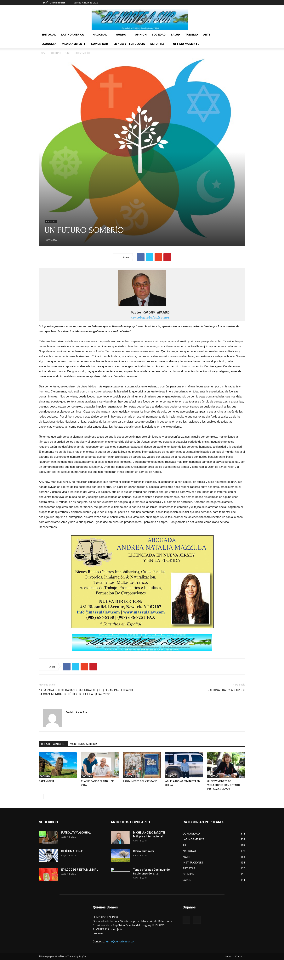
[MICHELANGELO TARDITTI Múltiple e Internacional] (120, 837)
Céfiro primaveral (144, 851)
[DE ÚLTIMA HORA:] (48, 856)
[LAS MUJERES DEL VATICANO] (142, 765)
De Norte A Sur (77, 712)
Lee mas (98, 933)
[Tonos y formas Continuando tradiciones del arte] (120, 874)
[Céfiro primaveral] (120, 856)
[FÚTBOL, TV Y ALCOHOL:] (48, 837)
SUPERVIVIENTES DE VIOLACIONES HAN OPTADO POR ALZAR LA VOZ (223, 785)
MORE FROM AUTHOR (83, 744)
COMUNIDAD (99, 44)
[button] (240, 35)
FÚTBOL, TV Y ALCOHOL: (76, 832)
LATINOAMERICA (72, 34)
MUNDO (121, 34)
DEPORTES (157, 44)
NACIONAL (100, 34)
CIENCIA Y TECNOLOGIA (129, 44)
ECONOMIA (49, 44)
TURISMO (191, 34)
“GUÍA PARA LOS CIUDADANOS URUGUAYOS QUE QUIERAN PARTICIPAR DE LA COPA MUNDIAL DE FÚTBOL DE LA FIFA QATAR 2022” (86, 692)
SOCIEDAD (159, 34)
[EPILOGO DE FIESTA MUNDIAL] (48, 874)
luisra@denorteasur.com (121, 941)
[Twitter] (242, 2)
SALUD (175, 34)
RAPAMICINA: (47, 781)
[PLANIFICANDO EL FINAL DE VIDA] (100, 765)
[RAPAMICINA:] (58, 765)
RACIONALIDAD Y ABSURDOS (226, 690)
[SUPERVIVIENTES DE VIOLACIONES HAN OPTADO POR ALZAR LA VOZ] (226, 765)
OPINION (141, 34)
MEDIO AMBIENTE (74, 44)
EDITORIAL (49, 34)
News (228, 956)
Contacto (240, 956)
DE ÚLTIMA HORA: (72, 851)
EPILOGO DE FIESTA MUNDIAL (79, 869)
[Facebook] (236, 2)
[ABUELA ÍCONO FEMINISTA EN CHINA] (184, 765)
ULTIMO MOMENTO (186, 44)
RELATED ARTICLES (53, 744)
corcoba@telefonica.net (105, 317)
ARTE (206, 34)
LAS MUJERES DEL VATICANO (140, 781)
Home (42, 53)
